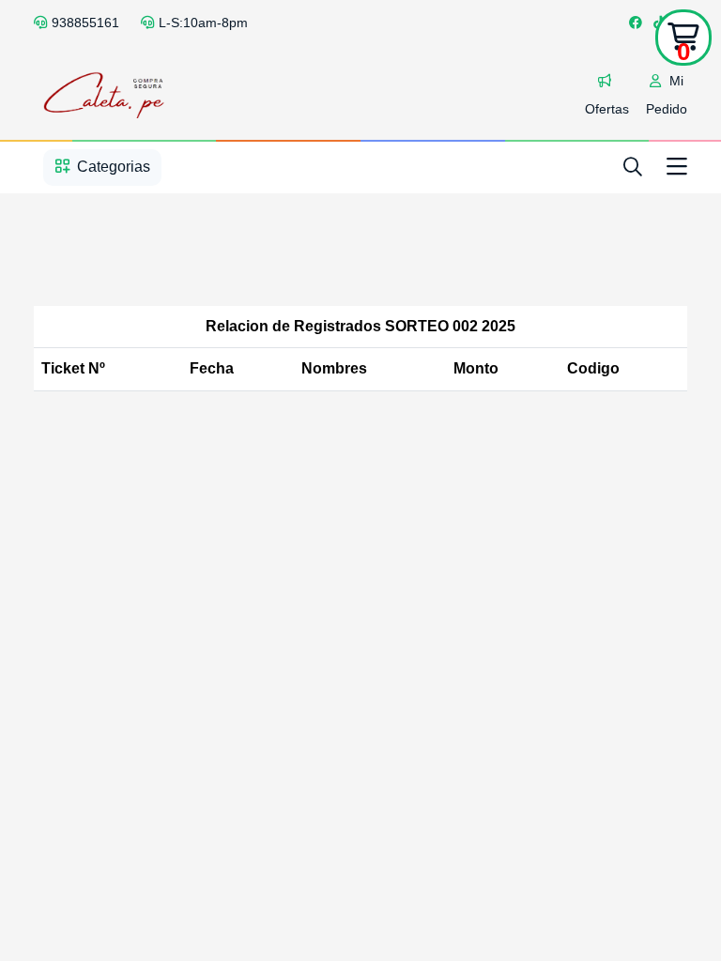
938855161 (85, 22)
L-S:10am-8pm (203, 22)
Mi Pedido (666, 94)
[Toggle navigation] (677, 167)
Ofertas (607, 108)
